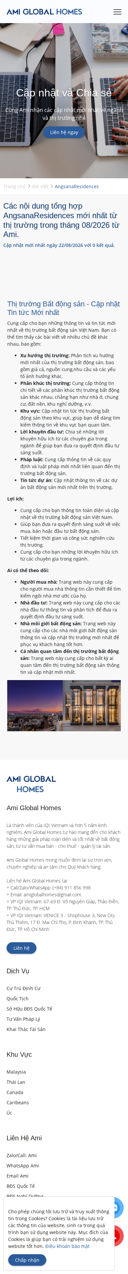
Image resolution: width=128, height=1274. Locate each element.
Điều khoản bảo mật (67, 1246)
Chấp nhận (27, 1260)
